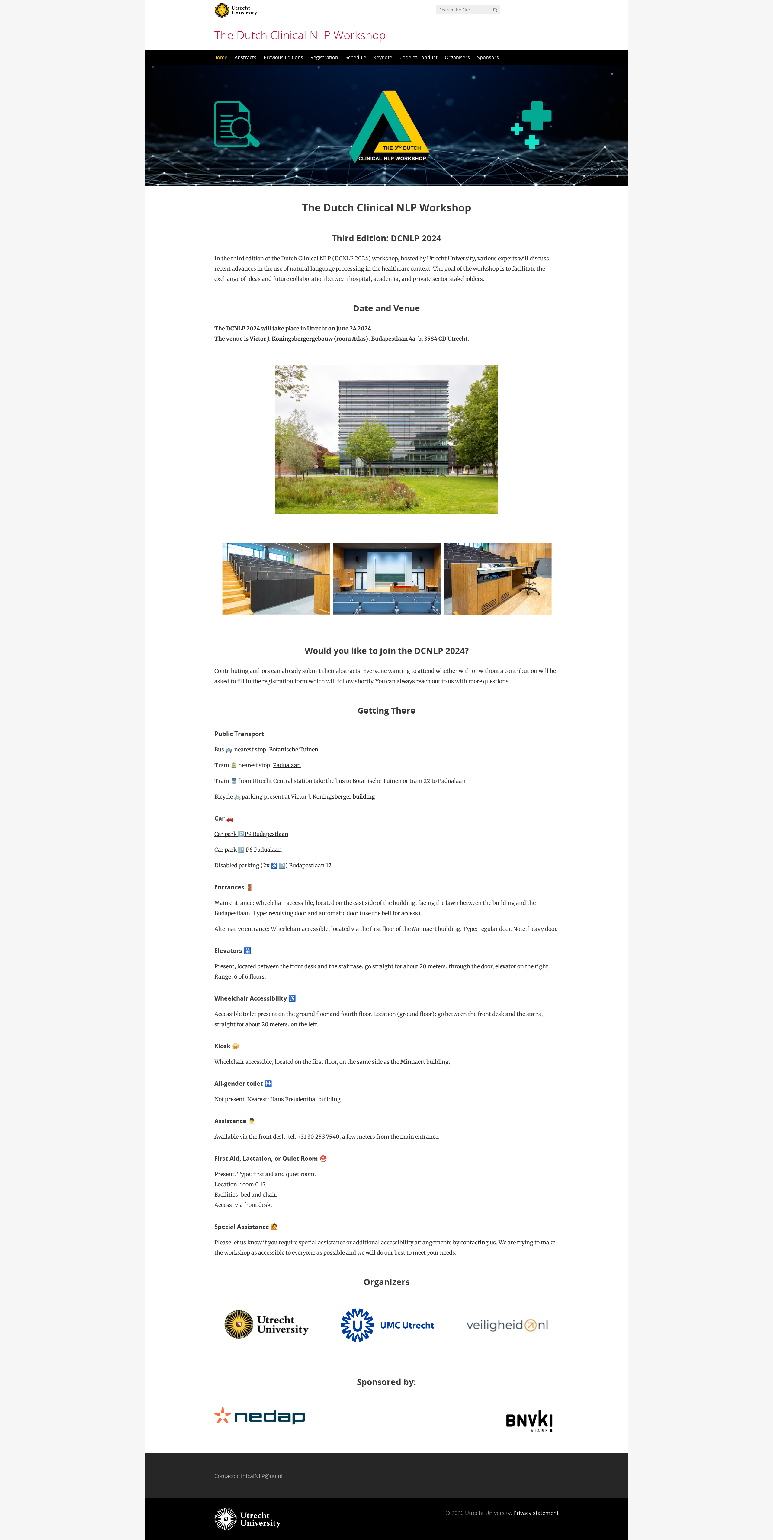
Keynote (383, 57)
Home (220, 57)
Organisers (457, 57)
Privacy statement (536, 1512)
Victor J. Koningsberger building (333, 796)
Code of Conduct (418, 57)
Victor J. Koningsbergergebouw (291, 338)
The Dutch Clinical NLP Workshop (300, 35)
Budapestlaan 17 (310, 865)
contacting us (478, 1242)
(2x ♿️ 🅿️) (274, 865)
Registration (324, 57)
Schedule (355, 57)
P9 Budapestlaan (266, 834)
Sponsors (488, 57)
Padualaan (287, 765)
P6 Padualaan (263, 849)
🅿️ (241, 834)
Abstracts (245, 57)
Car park (226, 834)
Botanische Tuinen (293, 749)
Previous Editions (283, 57)
